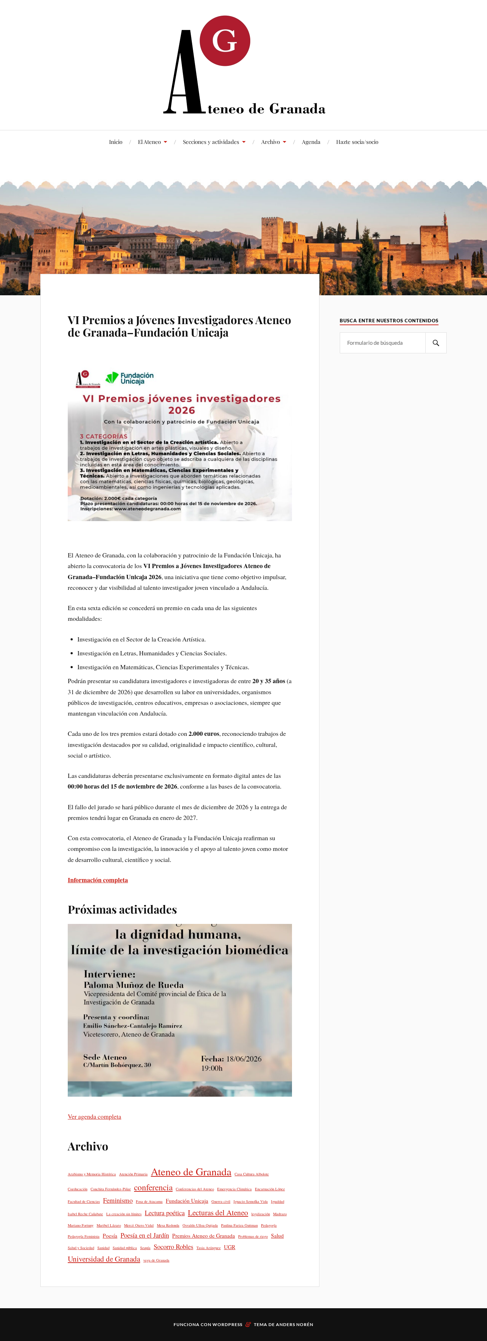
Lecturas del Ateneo (218, 1212)
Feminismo (118, 1200)
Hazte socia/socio (357, 141)
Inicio (115, 141)
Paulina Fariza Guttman (239, 1225)
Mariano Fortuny (80, 1225)
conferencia (153, 1187)
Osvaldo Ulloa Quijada (200, 1225)
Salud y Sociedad (81, 1247)
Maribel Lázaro (109, 1225)
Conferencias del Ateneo (195, 1188)
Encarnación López (270, 1188)
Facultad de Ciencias (84, 1201)
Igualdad (277, 1201)
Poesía (110, 1235)
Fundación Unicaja (187, 1200)
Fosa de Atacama (149, 1201)
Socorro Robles (173, 1246)
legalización (260, 1213)
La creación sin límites (124, 1213)
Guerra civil (220, 1201)
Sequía (145, 1247)
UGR (229, 1247)
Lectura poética (165, 1212)
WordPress (227, 1324)
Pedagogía (269, 1225)
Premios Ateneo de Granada (203, 1235)
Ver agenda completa (94, 1116)
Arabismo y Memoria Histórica (92, 1173)
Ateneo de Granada (191, 1171)
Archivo (270, 141)
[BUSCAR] (436, 342)
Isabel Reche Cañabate (85, 1213)
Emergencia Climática (234, 1188)
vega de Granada (156, 1260)
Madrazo (280, 1213)
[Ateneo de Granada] (243, 64)
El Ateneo (149, 141)
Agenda (311, 141)
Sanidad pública (125, 1247)
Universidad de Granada (104, 1258)
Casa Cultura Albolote (252, 1173)
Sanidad (103, 1247)
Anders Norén (294, 1324)
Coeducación (77, 1188)
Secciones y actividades (211, 141)
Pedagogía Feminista (83, 1236)
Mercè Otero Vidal (139, 1225)
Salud (277, 1235)
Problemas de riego (253, 1236)
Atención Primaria (133, 1173)
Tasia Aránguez (208, 1247)
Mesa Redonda (168, 1225)
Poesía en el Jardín (145, 1235)
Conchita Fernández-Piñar (111, 1188)
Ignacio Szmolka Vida (251, 1201)
